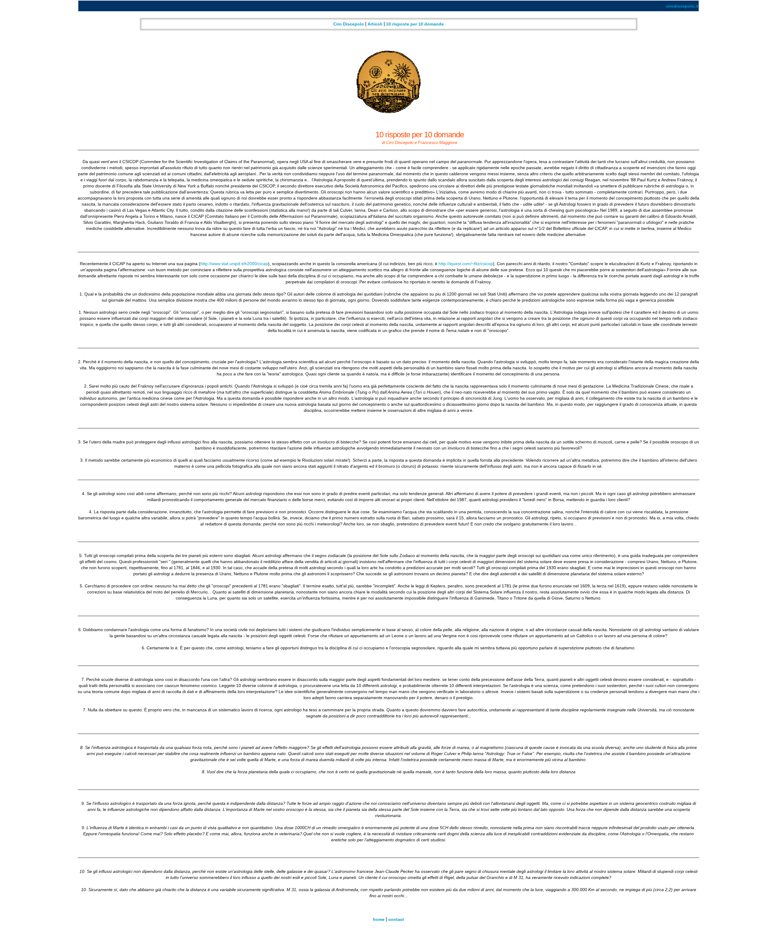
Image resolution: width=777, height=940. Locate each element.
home (379, 919)
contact (396, 919)
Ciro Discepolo (349, 24)
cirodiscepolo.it (682, 6)
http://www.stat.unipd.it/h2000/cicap (234, 263)
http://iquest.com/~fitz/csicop (466, 263)
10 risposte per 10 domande (415, 24)
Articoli (375, 24)
